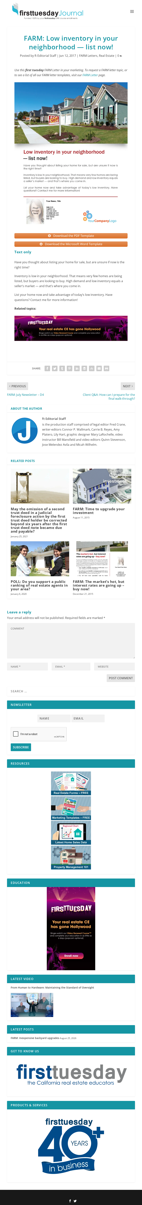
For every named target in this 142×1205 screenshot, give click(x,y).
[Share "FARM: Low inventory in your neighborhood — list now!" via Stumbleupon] (91, 368)
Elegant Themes (65, 1195)
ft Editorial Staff (45, 56)
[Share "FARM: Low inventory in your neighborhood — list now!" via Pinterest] (69, 368)
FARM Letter (90, 75)
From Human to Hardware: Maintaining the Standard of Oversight (52, 987)
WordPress (96, 1195)
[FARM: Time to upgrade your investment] (102, 486)
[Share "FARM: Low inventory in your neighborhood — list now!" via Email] (99, 368)
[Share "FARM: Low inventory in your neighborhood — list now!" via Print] (106, 368)
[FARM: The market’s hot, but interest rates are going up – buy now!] (102, 558)
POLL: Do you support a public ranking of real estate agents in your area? (39, 585)
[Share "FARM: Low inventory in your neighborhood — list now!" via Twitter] (54, 368)
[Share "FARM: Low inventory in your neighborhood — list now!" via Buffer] (84, 368)
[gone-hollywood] (70, 344)
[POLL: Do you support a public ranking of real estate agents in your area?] (40, 558)
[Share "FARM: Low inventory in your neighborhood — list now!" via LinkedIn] (77, 368)
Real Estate (106, 56)
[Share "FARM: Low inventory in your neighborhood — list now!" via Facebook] (47, 368)
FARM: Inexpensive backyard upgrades (35, 1038)
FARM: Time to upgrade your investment (99, 511)
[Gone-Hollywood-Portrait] (71, 928)
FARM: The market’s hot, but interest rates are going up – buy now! (98, 585)
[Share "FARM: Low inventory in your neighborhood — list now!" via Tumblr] (62, 368)
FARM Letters (88, 56)
